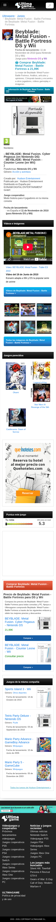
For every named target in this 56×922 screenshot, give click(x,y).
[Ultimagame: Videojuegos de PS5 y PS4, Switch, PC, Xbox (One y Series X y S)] (25, 5)
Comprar (27, 638)
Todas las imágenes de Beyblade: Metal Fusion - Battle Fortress (25, 341)
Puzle (15, 722)
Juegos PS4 (36, 842)
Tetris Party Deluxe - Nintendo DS (18, 717)
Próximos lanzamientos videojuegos (9, 835)
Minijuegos (18, 746)
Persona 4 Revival (40, 872)
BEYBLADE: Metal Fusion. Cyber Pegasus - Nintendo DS (20, 622)
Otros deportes (20, 693)
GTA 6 (33, 875)
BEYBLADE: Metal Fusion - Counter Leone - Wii (20, 648)
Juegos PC (36, 856)
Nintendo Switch (39, 835)
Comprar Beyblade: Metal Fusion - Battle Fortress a (30, 65)
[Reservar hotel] (28, 473)
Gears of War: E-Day (41, 879)
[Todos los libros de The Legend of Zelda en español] (28, 99)
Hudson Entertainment (28, 178)
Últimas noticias (38, 831)
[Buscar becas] (28, 809)
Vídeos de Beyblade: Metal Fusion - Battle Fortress (26, 291)
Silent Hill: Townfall (40, 868)
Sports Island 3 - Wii (18, 689)
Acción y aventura (21, 172)
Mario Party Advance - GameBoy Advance (19, 740)
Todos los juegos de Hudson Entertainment (29, 787)
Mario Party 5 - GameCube (14, 764)
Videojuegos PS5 (39, 838)
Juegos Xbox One (39, 853)
